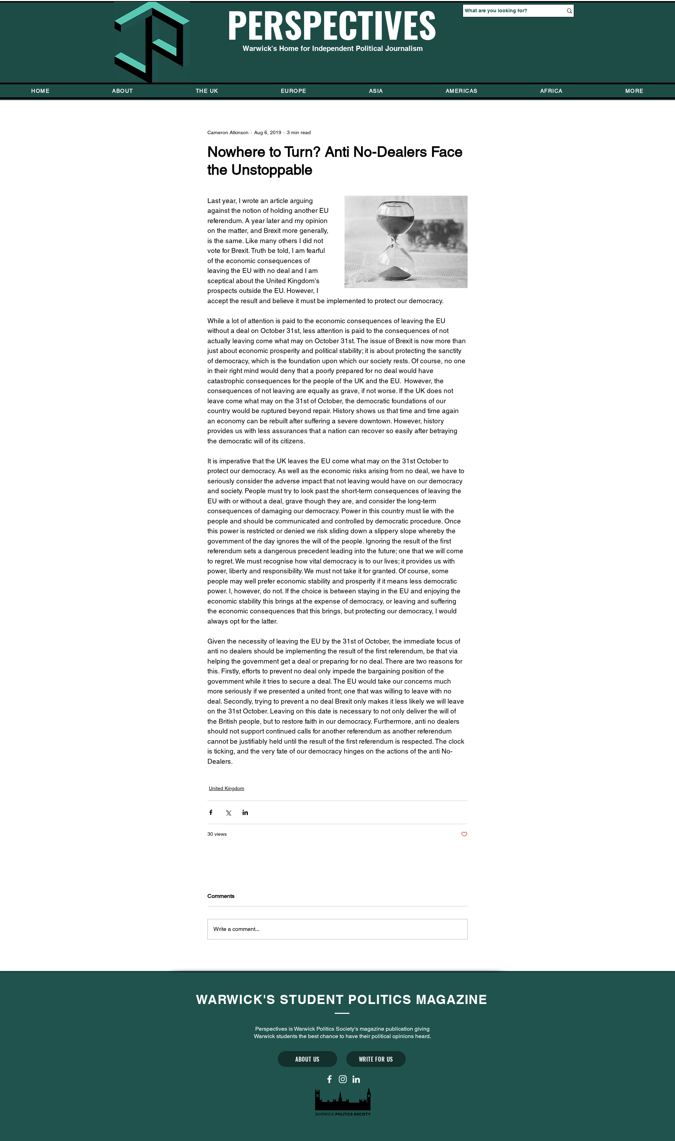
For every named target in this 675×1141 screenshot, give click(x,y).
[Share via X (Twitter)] (228, 812)
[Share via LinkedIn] (245, 812)
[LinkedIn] (356, 1079)
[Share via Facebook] (210, 812)
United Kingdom (226, 788)
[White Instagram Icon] (343, 1079)
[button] (634, 90)
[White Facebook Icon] (329, 1079)
